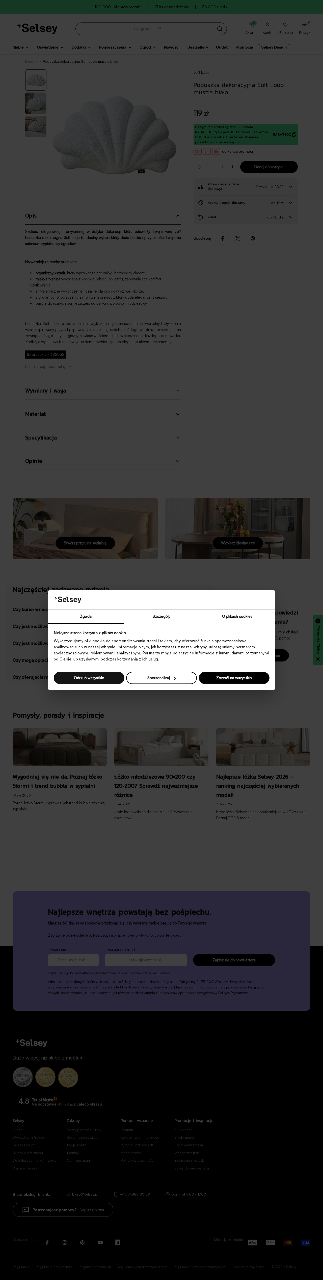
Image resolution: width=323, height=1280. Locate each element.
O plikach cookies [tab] (237, 616)
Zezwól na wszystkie (234, 677)
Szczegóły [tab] (162, 616)
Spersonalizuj (158, 677)
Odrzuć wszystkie (89, 677)
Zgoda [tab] (86, 616)
